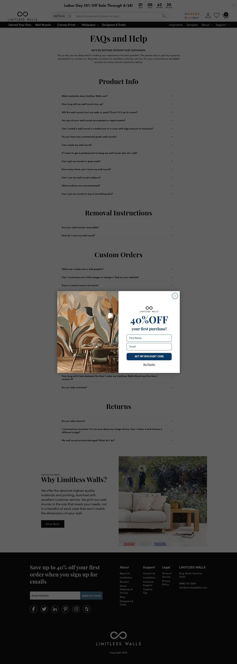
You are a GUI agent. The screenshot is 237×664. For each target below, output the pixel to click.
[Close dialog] (175, 296)
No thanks (149, 365)
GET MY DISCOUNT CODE (149, 356)
